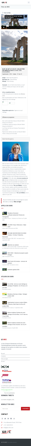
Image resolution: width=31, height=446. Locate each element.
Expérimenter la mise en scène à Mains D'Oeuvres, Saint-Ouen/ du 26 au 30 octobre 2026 (14, 304)
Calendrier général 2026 (13, 269)
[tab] (14, 12)
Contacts (3, 356)
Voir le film (7, 13)
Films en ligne (4, 359)
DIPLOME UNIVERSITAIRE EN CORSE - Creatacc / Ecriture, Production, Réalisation (14, 235)
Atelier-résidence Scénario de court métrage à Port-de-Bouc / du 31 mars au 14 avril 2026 (14, 314)
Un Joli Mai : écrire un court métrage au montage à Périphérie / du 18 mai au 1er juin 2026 (14, 285)
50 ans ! (3, 361)
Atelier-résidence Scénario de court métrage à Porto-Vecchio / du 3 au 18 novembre (14, 324)
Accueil (3, 353)
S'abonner (25, 408)
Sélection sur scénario (13, 245)
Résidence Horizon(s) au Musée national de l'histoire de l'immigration (13, 214)
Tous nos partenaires (9, 393)
